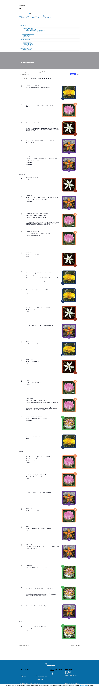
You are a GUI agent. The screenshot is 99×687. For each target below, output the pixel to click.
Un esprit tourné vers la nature (42, 676)
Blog (22, 43)
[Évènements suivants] (21, 78)
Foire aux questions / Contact (26, 48)
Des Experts (24, 676)
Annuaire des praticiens (25, 39)
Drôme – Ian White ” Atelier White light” (36, 606)
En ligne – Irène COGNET (33, 254)
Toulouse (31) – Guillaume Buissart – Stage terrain (39, 588)
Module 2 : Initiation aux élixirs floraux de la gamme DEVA (36, 30)
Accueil (22, 20)
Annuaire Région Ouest (27, 43)
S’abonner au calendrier (73, 648)
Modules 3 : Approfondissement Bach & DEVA (34, 31)
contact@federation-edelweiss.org (71, 675)
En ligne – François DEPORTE (34, 179)
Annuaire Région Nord (27, 42)
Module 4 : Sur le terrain (30, 32)
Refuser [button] (86, 685)
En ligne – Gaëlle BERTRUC (33, 361)
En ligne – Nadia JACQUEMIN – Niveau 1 (37, 418)
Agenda (22, 30)
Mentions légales (67, 683)
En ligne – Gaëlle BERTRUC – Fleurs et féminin (38, 492)
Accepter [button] (82, 685)
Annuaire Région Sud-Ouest (28, 44)
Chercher (73, 74)
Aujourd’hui (25, 78)
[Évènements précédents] (19, 78)
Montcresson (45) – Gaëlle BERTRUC (36, 627)
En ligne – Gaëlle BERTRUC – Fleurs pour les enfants (40, 528)
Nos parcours (23, 25)
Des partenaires (40, 679)
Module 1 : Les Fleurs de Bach (31, 29)
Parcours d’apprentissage (28, 28)
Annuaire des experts (25, 34)
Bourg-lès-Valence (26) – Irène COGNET (37, 290)
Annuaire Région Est (27, 45)
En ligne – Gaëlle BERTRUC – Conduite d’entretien (39, 325)
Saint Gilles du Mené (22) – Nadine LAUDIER (38, 87)
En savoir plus (90, 685)
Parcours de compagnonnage (28, 37)
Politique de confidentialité (75, 683)
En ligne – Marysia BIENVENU (34, 382)
